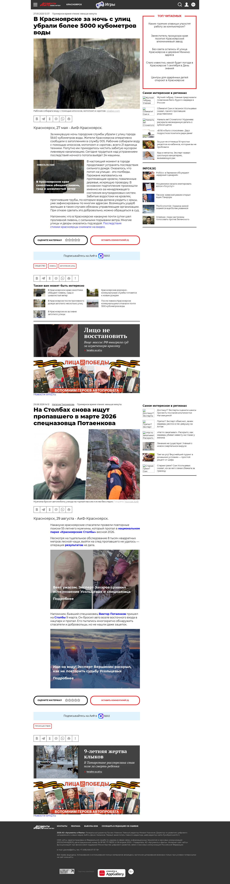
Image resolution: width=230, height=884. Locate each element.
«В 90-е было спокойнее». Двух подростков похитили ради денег (175, 131)
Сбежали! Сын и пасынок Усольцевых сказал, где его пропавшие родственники (176, 111)
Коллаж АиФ (132, 501)
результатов (74, 545)
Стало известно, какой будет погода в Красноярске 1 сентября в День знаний (169, 65)
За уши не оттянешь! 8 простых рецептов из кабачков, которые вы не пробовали (176, 144)
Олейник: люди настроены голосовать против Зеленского (172, 218)
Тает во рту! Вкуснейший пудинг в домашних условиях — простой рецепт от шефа (175, 457)
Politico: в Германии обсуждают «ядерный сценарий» (172, 174)
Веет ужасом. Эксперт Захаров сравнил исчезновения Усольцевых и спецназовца (91, 589)
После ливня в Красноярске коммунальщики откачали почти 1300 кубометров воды (118, 303)
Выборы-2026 (91, 826)
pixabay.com (113, 111)
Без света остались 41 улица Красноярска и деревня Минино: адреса (169, 52)
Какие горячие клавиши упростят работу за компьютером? (170, 25)
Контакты (62, 826)
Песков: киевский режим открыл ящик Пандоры (173, 196)
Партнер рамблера (86, 871)
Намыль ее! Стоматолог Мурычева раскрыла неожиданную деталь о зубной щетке (175, 122)
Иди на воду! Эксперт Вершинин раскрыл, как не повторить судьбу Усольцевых (92, 669)
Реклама (75, 826)
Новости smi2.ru (45, 394)
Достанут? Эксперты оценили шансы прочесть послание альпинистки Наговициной (176, 413)
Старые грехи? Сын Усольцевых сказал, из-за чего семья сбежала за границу (176, 468)
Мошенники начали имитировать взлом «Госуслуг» (173, 185)
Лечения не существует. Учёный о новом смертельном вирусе (174, 444)
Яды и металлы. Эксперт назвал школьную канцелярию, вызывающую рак (173, 155)
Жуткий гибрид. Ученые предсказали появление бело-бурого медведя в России (176, 100)
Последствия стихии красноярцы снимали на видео (86, 225)
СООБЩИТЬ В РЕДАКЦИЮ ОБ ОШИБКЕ (120, 826)
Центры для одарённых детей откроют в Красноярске (169, 79)
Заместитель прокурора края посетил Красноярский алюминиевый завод (169, 38)
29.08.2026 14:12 (41, 404)
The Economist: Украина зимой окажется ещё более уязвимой (172, 207)
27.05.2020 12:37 (42, 13)
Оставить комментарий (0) (115, 240)
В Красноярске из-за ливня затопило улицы (62, 312)
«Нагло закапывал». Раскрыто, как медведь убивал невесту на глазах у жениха (176, 435)
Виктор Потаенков (112, 614)
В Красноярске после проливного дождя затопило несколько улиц (66, 302)
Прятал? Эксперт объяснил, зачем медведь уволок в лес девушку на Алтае (175, 424)
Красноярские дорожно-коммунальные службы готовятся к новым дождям (119, 293)
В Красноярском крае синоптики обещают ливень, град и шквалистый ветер (65, 293)
